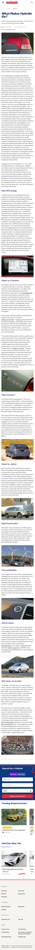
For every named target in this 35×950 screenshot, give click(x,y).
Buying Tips (21, 893)
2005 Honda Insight (7, 722)
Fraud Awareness (6, 937)
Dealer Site (21, 906)
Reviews (3, 893)
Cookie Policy (5, 932)
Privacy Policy (22, 929)
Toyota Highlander (27, 293)
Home (8, 8)
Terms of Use (5, 929)
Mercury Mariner (6, 724)
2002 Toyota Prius (14, 648)
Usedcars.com (5, 919)
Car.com (20, 919)
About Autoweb (5, 906)
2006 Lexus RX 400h (7, 320)
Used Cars (21, 774)
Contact (3, 909)
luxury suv (19, 320)
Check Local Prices (17, 796)
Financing (4, 896)
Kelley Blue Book (6, 646)
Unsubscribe (22, 937)
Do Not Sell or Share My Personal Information (25, 933)
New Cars (13, 774)
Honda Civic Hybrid (18, 348)
